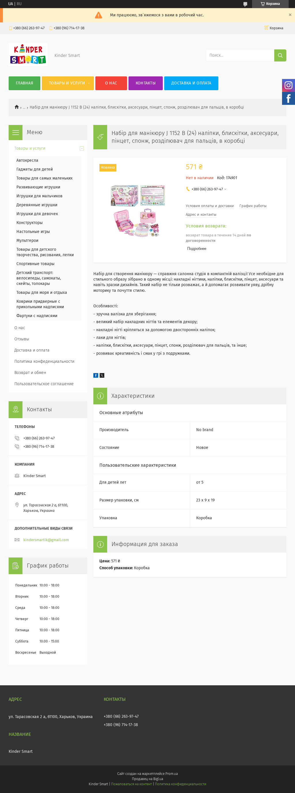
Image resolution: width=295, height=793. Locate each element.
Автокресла (27, 161)
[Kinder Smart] (28, 65)
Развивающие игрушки (38, 187)
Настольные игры (33, 232)
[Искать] (280, 55)
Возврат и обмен (30, 373)
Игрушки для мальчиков (39, 196)
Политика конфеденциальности (44, 362)
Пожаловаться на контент (131, 784)
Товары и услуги (67, 83)
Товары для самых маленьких (44, 178)
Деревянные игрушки (36, 205)
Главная (24, 83)
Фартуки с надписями (36, 316)
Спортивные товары (35, 264)
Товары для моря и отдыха (41, 293)
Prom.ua (171, 774)
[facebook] (95, 377)
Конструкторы (29, 223)
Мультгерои (27, 241)
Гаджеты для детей (34, 169)
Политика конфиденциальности (180, 784)
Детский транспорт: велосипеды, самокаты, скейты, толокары (38, 278)
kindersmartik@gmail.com (46, 540)
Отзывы (21, 339)
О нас (111, 83)
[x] (102, 377)
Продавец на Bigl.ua (147, 779)
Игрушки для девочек (37, 214)
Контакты (146, 83)
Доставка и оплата (191, 83)
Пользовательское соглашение (44, 384)
